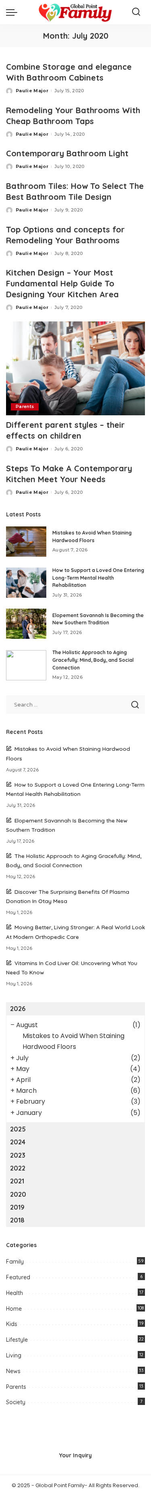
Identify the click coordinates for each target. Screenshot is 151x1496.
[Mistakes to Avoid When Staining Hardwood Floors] (26, 541)
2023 (17, 1155)
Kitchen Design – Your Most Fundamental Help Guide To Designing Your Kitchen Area (62, 283)
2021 (17, 1181)
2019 (17, 1207)
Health (14, 1293)
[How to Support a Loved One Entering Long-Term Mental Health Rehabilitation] (26, 583)
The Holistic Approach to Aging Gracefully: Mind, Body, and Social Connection (93, 659)
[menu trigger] (13, 12)
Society (15, 1402)
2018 (17, 1220)
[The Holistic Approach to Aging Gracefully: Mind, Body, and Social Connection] (26, 665)
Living (13, 1355)
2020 (18, 1194)
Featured (18, 1277)
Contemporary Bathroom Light (67, 153)
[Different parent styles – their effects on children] (75, 368)
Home (14, 1308)
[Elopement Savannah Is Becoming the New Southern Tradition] (26, 624)
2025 (18, 1129)
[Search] (136, 12)
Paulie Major (32, 90)
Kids (11, 1324)
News (13, 1371)
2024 (17, 1142)
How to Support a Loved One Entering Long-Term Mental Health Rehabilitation (98, 577)
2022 (17, 1168)
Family (15, 1261)
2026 (17, 1009)
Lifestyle (17, 1339)
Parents (25, 406)
